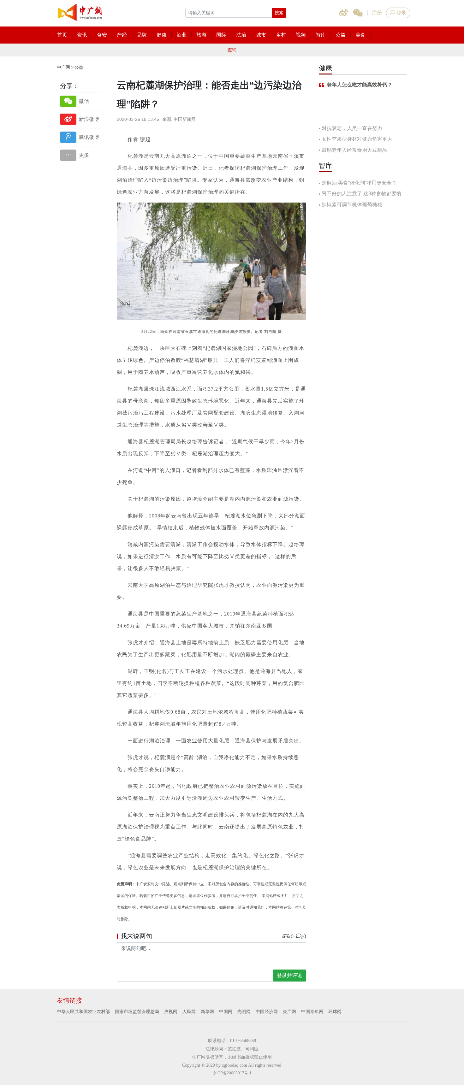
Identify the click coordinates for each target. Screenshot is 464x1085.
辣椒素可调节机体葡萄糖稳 (352, 204)
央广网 (289, 1011)
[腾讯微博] (80, 137)
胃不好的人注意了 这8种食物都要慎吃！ (360, 194)
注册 (377, 12)
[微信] (80, 101)
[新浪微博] (80, 119)
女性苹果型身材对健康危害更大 (357, 139)
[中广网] (80, 11)
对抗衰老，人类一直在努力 (352, 128)
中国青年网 (312, 1011)
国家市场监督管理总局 (137, 1011)
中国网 (225, 1011)
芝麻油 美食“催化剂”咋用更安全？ (359, 183)
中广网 (63, 67)
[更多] (80, 155)
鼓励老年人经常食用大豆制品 (354, 150)
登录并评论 (289, 975)
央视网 (170, 1011)
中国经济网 (267, 1011)
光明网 (244, 1011)
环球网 (335, 1011)
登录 (401, 12)
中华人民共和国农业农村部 (83, 1011)
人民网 (189, 1011)
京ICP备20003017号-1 (232, 1073)
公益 (78, 67)
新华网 (207, 1011)
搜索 (279, 12)
